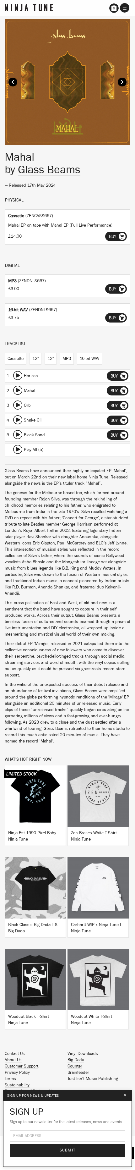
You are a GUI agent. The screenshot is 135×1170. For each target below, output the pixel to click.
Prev (13, 82)
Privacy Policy (17, 1072)
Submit (68, 1150)
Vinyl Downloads (83, 1053)
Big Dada (76, 1060)
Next (122, 82)
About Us (13, 1060)
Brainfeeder (78, 1072)
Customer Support (21, 1066)
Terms (10, 1079)
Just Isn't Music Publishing (93, 1079)
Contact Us (15, 1053)
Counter (75, 1066)
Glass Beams (49, 169)
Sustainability (17, 1085)
